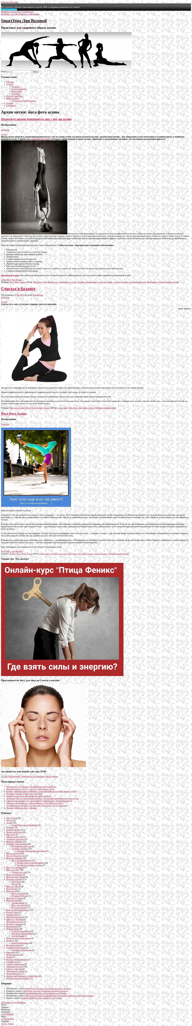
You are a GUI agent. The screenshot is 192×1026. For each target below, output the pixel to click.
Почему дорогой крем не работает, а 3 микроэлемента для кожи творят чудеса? (41, 791)
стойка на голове (104, 282)
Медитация (16, 882)
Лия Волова (16, 280)
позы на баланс (100, 554)
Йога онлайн (12, 889)
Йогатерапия (12, 900)
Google (4, 134)
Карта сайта (16, 91)
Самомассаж (11, 962)
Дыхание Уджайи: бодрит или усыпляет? (24, 794)
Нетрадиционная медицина (18, 938)
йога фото (37, 282)
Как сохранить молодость (17, 910)
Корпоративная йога (15, 917)
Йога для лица (12, 870)
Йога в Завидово (13, 853)
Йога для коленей (19, 905)
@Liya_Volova (7, 1024)
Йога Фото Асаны (18, 282)
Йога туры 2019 (18, 893)
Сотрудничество (18, 89)
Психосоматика (13, 955)
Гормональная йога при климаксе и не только (46, 993)
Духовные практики (15, 839)
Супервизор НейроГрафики (23, 101)
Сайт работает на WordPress (13, 1002)
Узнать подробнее (9, 9)
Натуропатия (12, 926)
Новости (10, 941)
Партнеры (16, 94)
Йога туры (11, 891)
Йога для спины (18, 908)
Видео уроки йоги (14, 832)
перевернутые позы (40, 139)
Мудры (14, 884)
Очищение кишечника (21, 950)
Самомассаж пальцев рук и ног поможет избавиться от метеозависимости (39, 801)
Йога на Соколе (13, 886)
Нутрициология (13, 945)
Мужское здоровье (14, 924)
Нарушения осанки (10, 275)
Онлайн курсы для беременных (31, 863)
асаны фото (63, 408)
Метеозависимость (14, 922)
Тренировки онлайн (15, 971)
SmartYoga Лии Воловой (24, 20)
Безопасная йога (13, 830)
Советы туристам (14, 969)
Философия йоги (13, 974)
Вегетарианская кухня (21, 846)
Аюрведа (10, 827)
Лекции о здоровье (14, 919)
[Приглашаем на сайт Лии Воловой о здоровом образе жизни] (29, 776)
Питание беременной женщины (31, 851)
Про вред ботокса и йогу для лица (21, 808)
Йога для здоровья (14, 867)
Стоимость (11, 105)
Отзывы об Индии (19, 896)
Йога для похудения (15, 877)
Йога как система (17, 408)
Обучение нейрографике (22, 933)
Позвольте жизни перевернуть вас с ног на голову (36, 119)
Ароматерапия (17, 903)
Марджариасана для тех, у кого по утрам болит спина (30, 789)
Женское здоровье (14, 841)
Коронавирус (12, 915)
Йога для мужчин (14, 874)
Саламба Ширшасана (86, 282)
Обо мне (10, 82)
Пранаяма (10, 952)
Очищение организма (16, 948)
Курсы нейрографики (21, 931)
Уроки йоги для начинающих (24, 825)
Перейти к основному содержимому (17, 12)
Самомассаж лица (19, 872)
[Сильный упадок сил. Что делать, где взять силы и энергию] (62, 675)
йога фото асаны (50, 282)
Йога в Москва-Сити (15, 856)
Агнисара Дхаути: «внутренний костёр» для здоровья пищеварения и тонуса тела (42, 798)
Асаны (13, 554)
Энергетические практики (18, 978)
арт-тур (9, 820)
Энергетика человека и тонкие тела (22, 976)
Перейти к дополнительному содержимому (20, 14)
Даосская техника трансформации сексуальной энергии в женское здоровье (59, 996)
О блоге (9, 84)
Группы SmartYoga (14, 96)
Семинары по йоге (14, 966)
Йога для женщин (14, 858)
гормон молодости (14, 837)
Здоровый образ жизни (16, 844)
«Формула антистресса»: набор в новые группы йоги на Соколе (34, 803)
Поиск (4, 71)
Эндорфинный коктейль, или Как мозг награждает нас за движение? (37, 805)
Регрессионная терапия (16, 959)
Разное (46, 408)
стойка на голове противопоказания (130, 282)
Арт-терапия (12, 818)
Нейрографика (12, 98)
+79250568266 (7, 1014)
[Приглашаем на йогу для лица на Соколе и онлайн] (43, 766)
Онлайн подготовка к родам (29, 865)
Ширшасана (152, 282)
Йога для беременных (21, 860)
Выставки (10, 834)
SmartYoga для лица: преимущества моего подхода (28, 796)
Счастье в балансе (18, 288)
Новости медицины (20, 943)
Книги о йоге (12, 912)
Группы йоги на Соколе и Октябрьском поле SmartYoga (31, 787)
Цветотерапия (17, 936)
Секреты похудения (15, 964)
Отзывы (9, 103)
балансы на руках (59, 554)
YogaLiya (15, 87)
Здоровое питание (19, 849)
